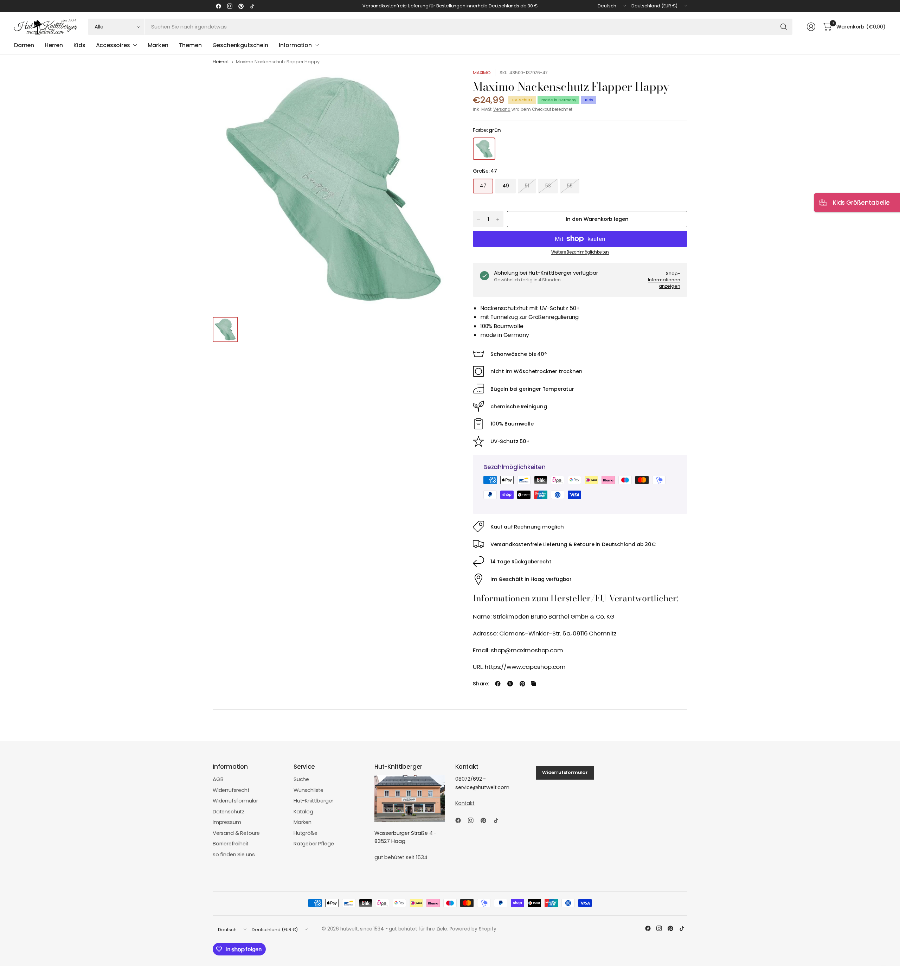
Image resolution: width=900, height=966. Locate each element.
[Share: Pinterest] (522, 683)
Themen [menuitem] (190, 45)
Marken (302, 822)
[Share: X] (510, 683)
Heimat (221, 62)
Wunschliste (308, 790)
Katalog (303, 811)
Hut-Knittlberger (313, 800)
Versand (501, 109)
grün (484, 148)
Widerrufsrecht (231, 790)
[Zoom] (442, 82)
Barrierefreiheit (231, 843)
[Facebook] (218, 6)
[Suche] (783, 27)
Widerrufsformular (235, 800)
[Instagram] (229, 6)
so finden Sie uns (234, 854)
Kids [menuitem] (79, 45)
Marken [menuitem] (158, 45)
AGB (218, 779)
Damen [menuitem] (24, 45)
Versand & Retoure (236, 833)
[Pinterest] (240, 6)
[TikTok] (252, 6)
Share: (481, 683)
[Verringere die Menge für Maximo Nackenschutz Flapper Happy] (478, 219)
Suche (301, 779)
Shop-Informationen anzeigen (664, 279)
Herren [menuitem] (54, 45)
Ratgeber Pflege (314, 843)
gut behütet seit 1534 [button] (400, 857)
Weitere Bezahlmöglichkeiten (580, 252)
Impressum (227, 822)
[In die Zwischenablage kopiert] (533, 683)
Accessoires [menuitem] (113, 45)
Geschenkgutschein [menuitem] (240, 45)
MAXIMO (482, 73)
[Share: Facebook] (497, 683)
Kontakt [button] (465, 803)
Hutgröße (305, 833)
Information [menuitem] (295, 45)
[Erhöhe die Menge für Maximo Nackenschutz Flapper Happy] (498, 219)
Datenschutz (228, 811)
